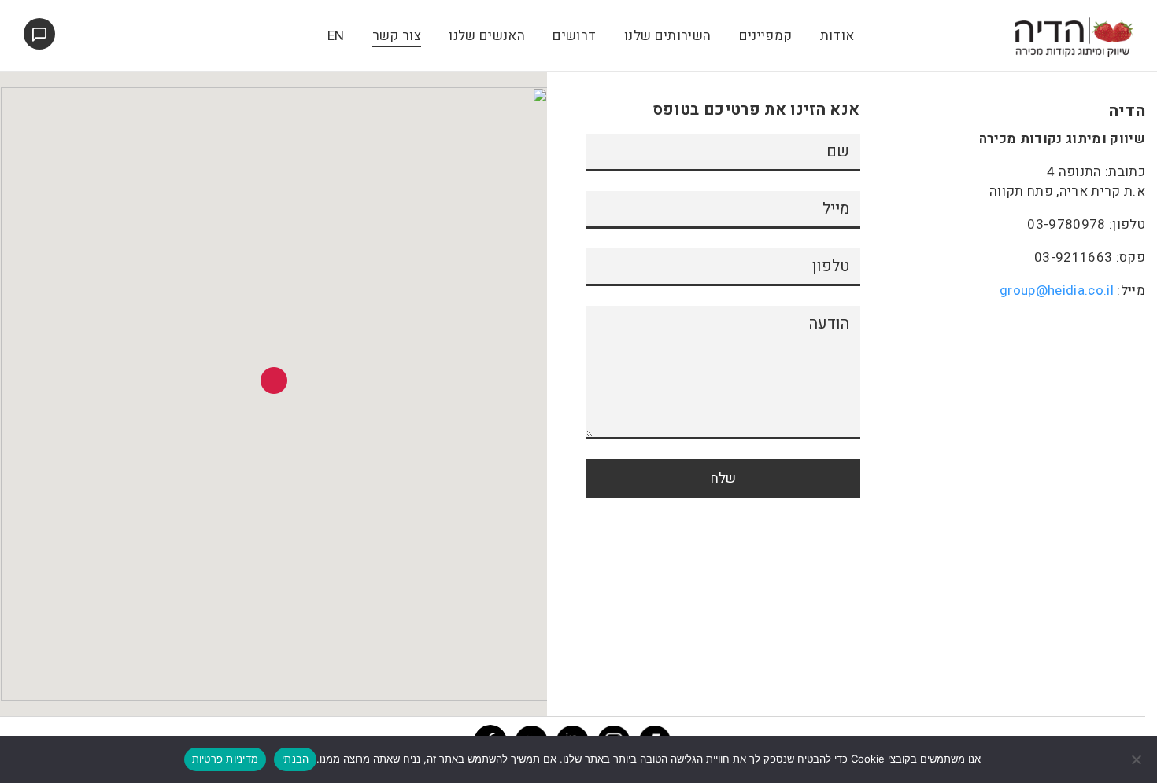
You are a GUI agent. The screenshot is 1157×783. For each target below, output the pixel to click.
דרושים (574, 36)
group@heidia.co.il (1057, 290)
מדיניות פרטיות (225, 758)
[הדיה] (1074, 36)
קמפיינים (766, 36)
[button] (274, 380)
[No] (1137, 759)
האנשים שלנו (487, 36)
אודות (837, 36)
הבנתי (295, 758)
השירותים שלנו (667, 36)
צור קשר (396, 36)
